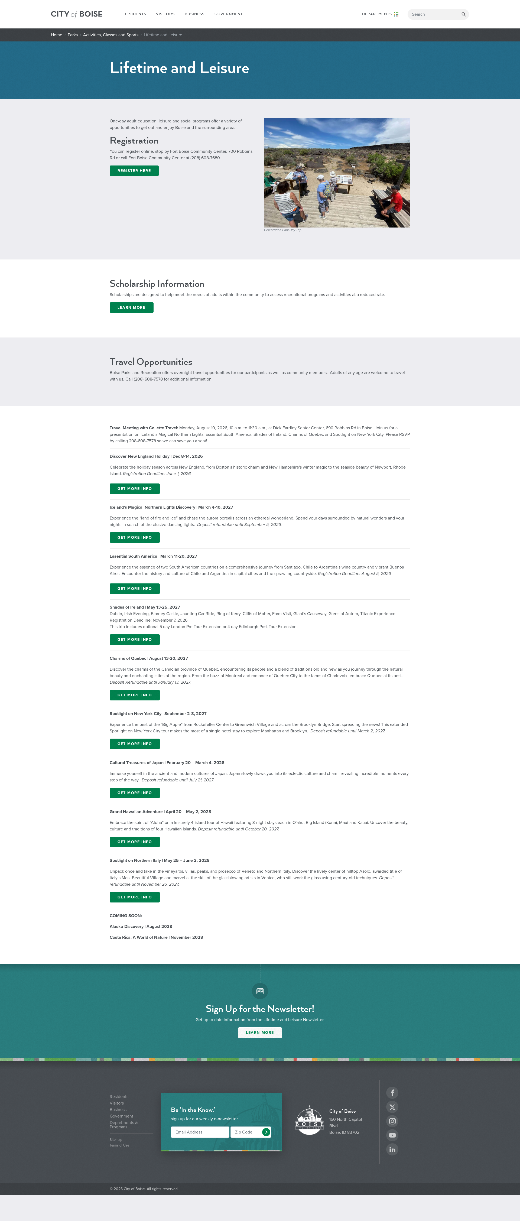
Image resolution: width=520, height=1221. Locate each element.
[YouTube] (392, 1136)
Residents (134, 14)
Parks (73, 35)
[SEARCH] (464, 14)
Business (194, 14)
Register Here (134, 170)
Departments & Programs (124, 1125)
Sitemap (116, 1140)
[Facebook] (392, 1093)
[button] (266, 1132)
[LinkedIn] (392, 1150)
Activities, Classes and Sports (110, 35)
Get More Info (135, 488)
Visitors (165, 14)
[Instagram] (392, 1122)
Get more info (135, 588)
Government (228, 14)
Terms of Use (119, 1145)
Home (56, 35)
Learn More (132, 307)
